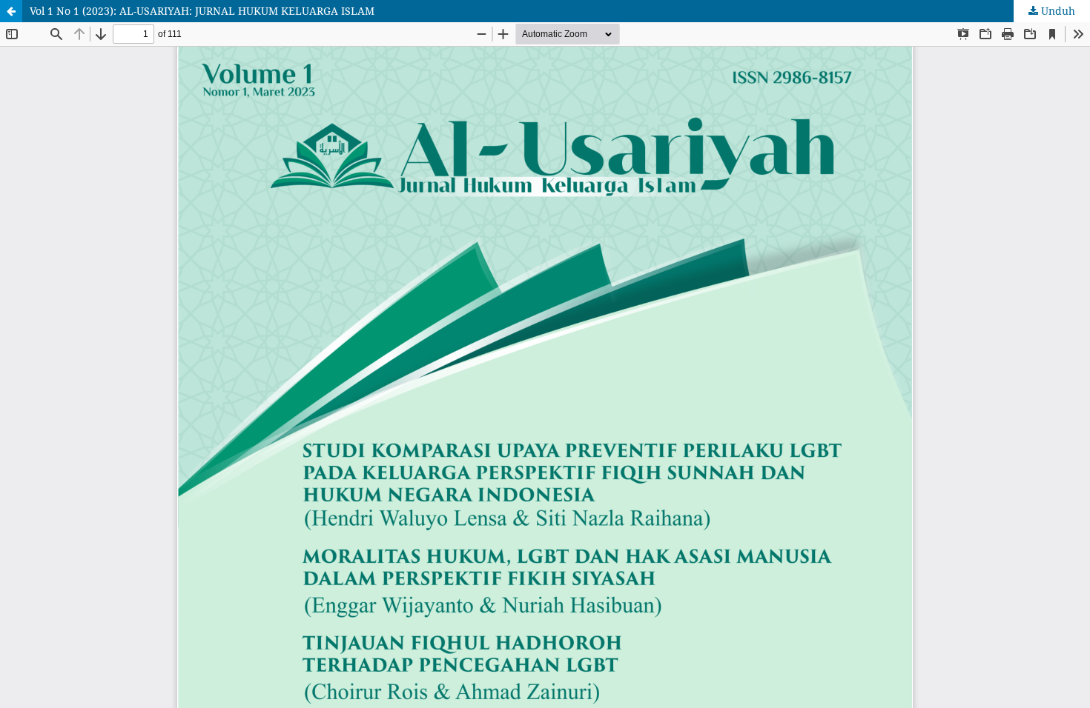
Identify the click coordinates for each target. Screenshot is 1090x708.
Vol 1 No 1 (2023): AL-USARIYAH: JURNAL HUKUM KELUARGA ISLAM (202, 11)
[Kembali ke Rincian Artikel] (11, 11)
